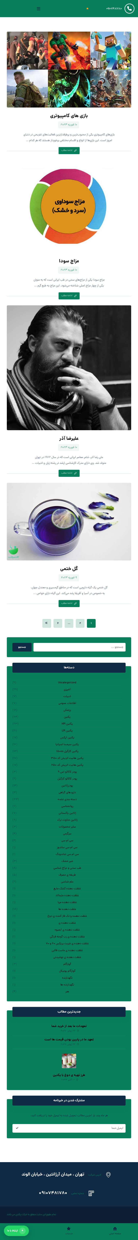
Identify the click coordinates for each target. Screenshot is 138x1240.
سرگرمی (67, 834)
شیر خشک (67, 861)
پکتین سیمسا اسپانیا (67, 744)
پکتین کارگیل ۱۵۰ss (67, 751)
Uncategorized (67, 683)
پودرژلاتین (67, 786)
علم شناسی (67, 882)
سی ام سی (67, 841)
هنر (67, 992)
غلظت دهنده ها (67, 909)
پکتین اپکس (67, 738)
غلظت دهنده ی (67, 923)
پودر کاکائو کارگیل (67, 779)
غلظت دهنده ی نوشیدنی (67, 957)
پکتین (67, 717)
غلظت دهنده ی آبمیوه (67, 930)
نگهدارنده (67, 978)
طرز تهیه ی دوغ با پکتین (69, 1075)
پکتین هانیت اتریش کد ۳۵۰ (67, 758)
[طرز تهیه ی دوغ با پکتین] (69, 1061)
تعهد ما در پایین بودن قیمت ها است (69, 1039)
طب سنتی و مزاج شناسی (67, 868)
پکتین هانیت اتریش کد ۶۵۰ (67, 765)
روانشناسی (67, 806)
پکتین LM (67, 731)
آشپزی (67, 689)
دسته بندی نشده (67, 799)
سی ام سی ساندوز (67, 847)
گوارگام (67, 964)
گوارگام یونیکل (67, 971)
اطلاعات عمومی (67, 703)
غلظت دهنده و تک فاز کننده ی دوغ (67, 916)
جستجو (22, 647)
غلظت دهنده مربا (67, 902)
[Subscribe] (17, 1128)
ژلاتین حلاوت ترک (67, 820)
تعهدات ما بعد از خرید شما (69, 1026)
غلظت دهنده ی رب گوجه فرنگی (67, 937)
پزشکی (67, 710)
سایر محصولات (67, 827)
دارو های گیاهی (67, 792)
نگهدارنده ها (67, 985)
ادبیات (67, 696)
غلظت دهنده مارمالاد (67, 895)
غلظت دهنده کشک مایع (67, 889)
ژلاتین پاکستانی (67, 813)
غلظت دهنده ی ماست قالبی (67, 950)
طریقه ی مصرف (67, 875)
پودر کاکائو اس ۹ (67, 772)
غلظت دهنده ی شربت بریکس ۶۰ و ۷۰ (67, 944)
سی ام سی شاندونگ (67, 854)
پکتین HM (67, 724)
